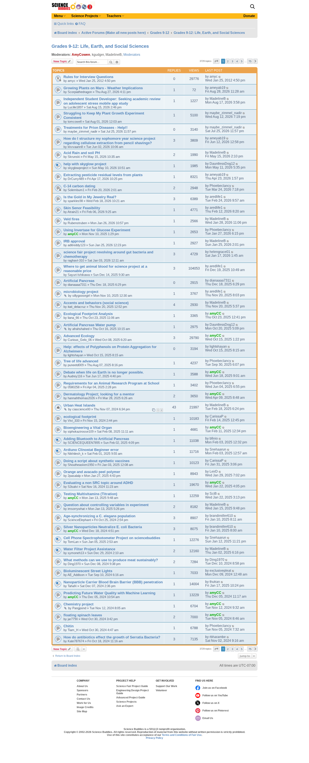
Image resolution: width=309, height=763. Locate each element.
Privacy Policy (154, 737)
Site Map (82, 711)
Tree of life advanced (80, 361)
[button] (252, 6)
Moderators (131, 54)
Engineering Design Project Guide (132, 692)
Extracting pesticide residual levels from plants (103, 175)
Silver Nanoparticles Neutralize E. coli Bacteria (102, 527)
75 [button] (249, 61)
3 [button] (232, 61)
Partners (82, 694)
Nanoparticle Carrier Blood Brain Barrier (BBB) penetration (113, 582)
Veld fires (71, 219)
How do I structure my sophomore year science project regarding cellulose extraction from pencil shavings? (109, 140)
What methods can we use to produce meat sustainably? (110, 560)
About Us (82, 686)
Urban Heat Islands (79, 405)
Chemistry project (78, 604)
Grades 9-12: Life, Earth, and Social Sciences (100, 46)
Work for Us (84, 703)
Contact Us (83, 698)
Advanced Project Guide (130, 697)
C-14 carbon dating (79, 186)
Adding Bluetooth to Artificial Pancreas (96, 439)
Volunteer (161, 690)
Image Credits (85, 707)
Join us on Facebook (214, 687)
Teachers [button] (114, 16)
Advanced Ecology (78, 336)
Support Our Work (166, 686)
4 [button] (237, 61)
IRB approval (74, 241)
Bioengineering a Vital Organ (87, 427)
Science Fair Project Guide (132, 686)
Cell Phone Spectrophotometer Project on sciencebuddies (111, 538)
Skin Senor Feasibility (81, 208)
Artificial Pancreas (78, 281)
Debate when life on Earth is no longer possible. (103, 372)
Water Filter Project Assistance (89, 549)
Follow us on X (210, 703)
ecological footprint (79, 417)
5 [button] (241, 61)
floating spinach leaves (82, 615)
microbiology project (80, 292)
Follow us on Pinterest (215, 710)
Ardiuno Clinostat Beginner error (91, 450)
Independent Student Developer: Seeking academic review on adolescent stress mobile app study (111, 101)
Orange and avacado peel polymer (91, 472)
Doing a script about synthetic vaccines (96, 461)
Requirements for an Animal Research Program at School (111, 383)
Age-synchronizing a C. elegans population (99, 516)
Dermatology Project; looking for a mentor (99, 394)
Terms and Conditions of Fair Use (182, 735)
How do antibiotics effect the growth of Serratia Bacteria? (111, 637)
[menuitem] (80, 23)
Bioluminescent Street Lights (87, 571)
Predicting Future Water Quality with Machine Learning (109, 593)
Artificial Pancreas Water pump (89, 325)
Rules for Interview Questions (88, 77)
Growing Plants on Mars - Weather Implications (103, 88)
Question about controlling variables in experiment (106, 505)
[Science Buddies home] (73, 6)
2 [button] (227, 61)
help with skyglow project (84, 164)
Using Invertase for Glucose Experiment (96, 230)
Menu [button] (58, 16)
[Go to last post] (219, 76)
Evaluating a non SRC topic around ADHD (98, 483)
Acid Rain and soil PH (81, 153)
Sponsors (82, 690)
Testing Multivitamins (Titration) (90, 494)
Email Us (207, 718)
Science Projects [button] (84, 16)
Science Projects (126, 701)
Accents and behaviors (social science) (96, 303)
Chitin (68, 626)
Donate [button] (249, 16)
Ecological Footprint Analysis (88, 314)
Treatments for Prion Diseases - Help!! (95, 127)
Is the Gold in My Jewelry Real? (89, 197)
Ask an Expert (124, 706)
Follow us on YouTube (215, 695)
